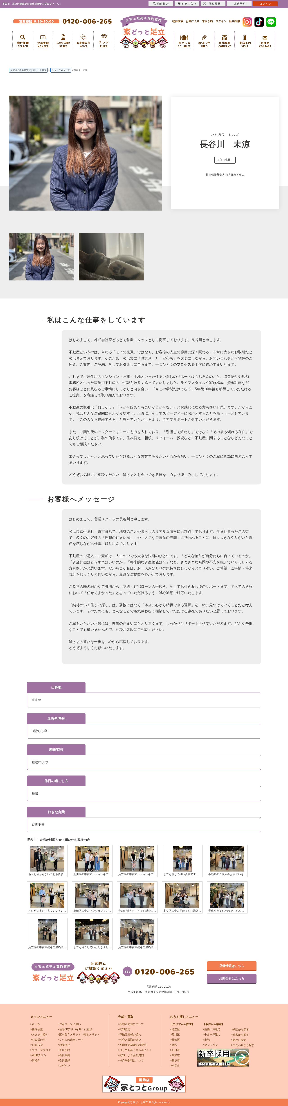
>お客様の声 (37, 1039)
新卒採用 (234, 21)
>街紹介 (35, 1060)
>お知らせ (36, 1044)
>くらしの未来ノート (70, 1039)
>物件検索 (36, 1029)
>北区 (173, 1044)
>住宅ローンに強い (69, 1024)
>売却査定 (124, 1029)
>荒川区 (175, 1034)
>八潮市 (175, 1065)
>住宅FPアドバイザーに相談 (75, 1029)
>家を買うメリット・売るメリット (79, 1034)
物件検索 (177, 21)
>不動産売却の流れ (129, 1034)
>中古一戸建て (211, 1034)
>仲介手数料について (131, 1060)
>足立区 (175, 1029)
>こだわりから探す (242, 1045)
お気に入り (192, 21)
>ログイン (64, 1065)
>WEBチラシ (38, 1055)
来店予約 (207, 21)
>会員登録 (64, 1060)
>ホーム (35, 1024)
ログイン (221, 21)
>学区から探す (240, 1029)
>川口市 (175, 1050)
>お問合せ (64, 1044)
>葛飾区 (175, 1039)
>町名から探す (240, 1034)
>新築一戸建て (211, 1029)
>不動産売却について (131, 1024)
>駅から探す (238, 1040)
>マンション (210, 1044)
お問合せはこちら (231, 978)
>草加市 (175, 1055)
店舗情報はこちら (231, 966)
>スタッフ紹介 (39, 1034)
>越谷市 (175, 1060)
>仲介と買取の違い (129, 1039)
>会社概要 (64, 1055)
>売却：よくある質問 (131, 1055)
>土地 (206, 1039)
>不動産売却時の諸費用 (132, 1044)
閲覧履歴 (214, 3)
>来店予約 (64, 1050)
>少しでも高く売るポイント (135, 1050)
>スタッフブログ (40, 1050)
